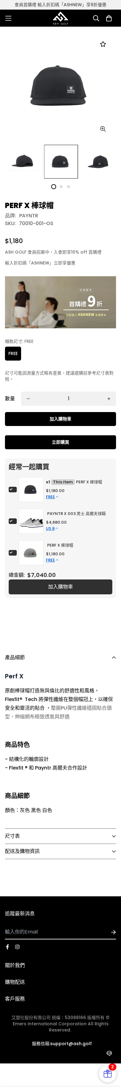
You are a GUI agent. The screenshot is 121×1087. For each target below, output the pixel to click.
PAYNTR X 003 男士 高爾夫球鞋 (76, 514)
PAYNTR (28, 215)
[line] (109, 1053)
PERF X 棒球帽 (89, 482)
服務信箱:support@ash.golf (62, 1043)
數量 (10, 398)
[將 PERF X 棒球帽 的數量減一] (28, 399)
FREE (13, 353)
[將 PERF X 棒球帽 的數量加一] (109, 399)
